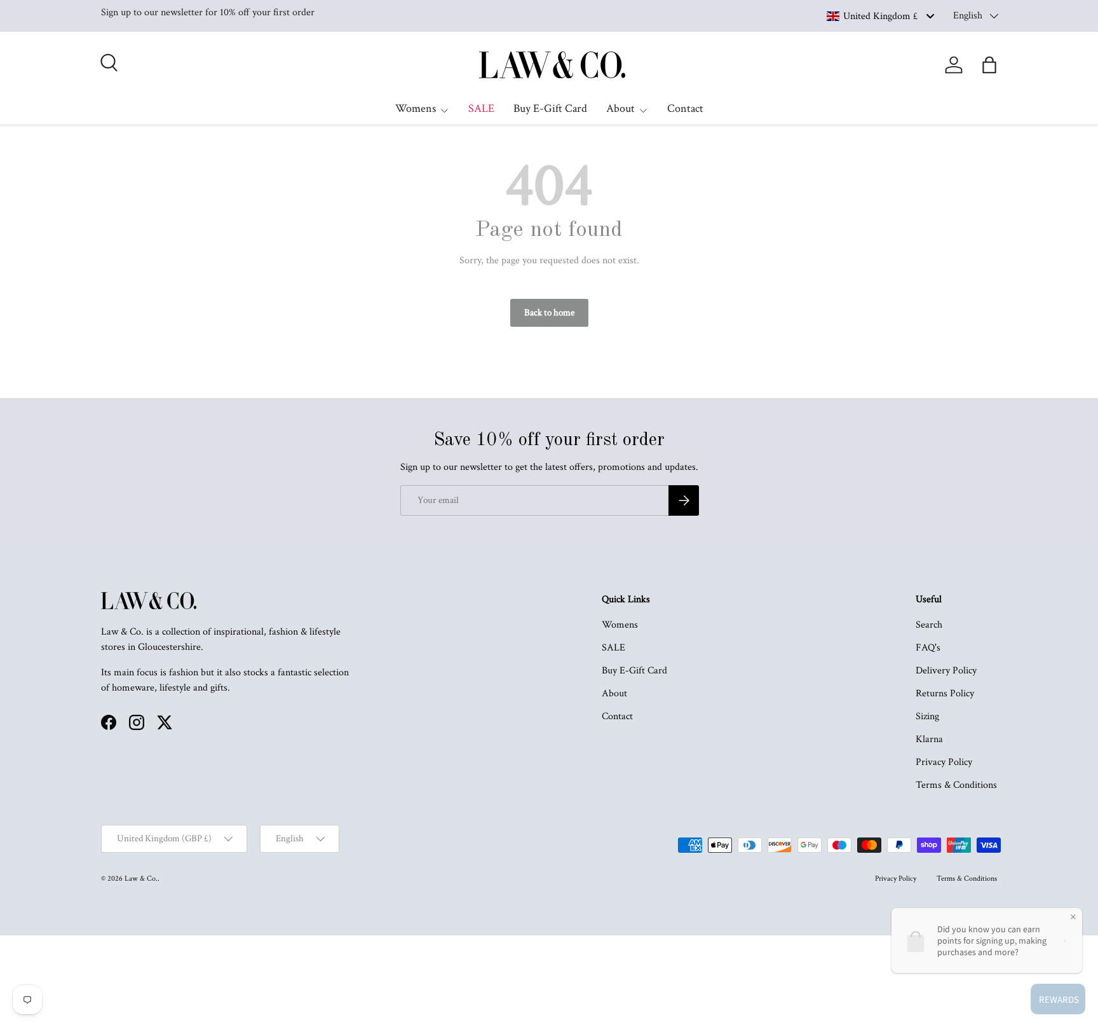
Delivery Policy (946, 670)
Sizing (927, 716)
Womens (415, 108)
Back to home (549, 313)
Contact (685, 108)
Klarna (929, 739)
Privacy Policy (944, 762)
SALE (481, 108)
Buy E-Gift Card (550, 108)
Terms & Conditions (956, 785)
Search (929, 624)
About (620, 108)
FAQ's (928, 647)
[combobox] (879, 16)
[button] (989, 65)
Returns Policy (945, 693)
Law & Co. (141, 878)
